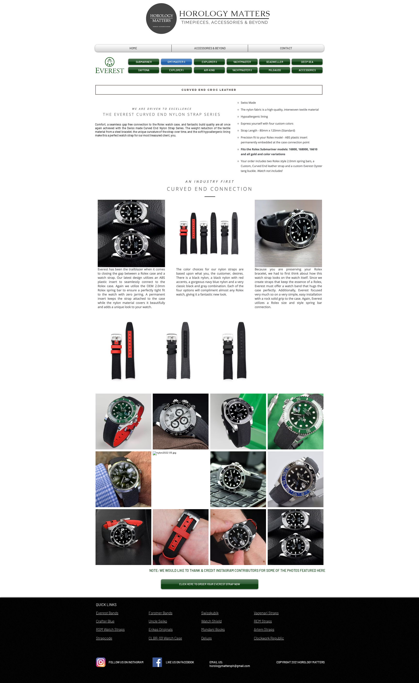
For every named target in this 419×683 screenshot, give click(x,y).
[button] (209, 62)
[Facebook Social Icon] (157, 662)
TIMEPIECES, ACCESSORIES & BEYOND (224, 22)
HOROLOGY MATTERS (224, 13)
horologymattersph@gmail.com (230, 665)
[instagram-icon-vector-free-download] (100, 662)
